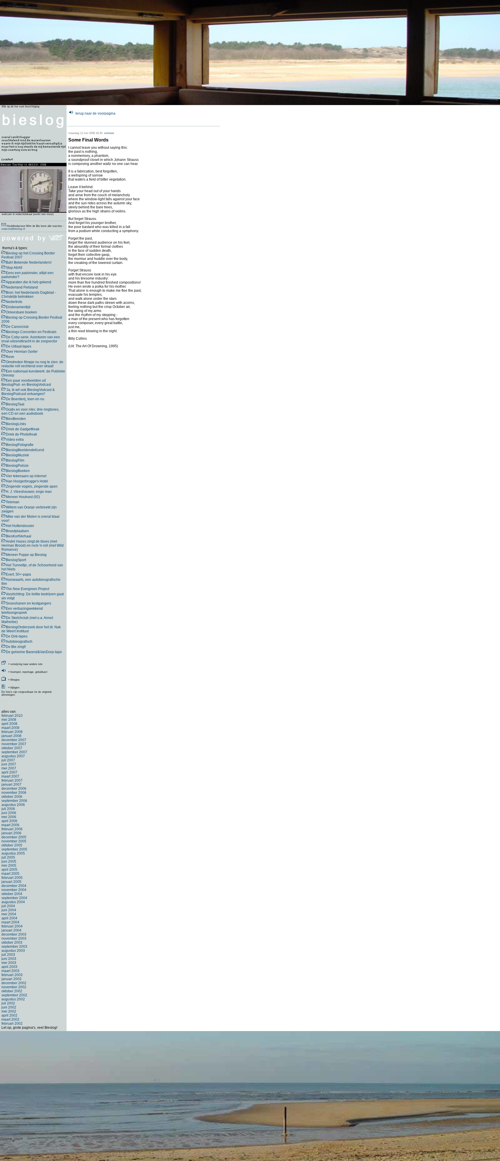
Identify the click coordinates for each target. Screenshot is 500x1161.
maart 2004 (10, 922)
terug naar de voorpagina (95, 113)
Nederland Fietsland (22, 287)
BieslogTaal (15, 404)
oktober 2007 (11, 748)
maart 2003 (10, 971)
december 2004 (13, 886)
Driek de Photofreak (21, 434)
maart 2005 (10, 874)
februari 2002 (12, 1024)
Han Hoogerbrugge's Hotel (27, 481)
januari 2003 (11, 979)
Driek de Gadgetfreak (22, 429)
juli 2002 (8, 1003)
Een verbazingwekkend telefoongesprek (22, 611)
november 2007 (13, 744)
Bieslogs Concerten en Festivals (31, 332)
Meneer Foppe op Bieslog (26, 555)
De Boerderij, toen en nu (25, 399)
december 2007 (13, 740)
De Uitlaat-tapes (18, 346)
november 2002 (13, 987)
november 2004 (13, 890)
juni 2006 (8, 813)
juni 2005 (8, 861)
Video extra (15, 440)
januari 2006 (11, 833)
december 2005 (13, 837)
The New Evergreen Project (27, 589)
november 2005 (13, 841)
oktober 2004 (11, 894)
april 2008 (9, 724)
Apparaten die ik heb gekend (28, 282)
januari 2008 (11, 736)
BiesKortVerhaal (18, 536)
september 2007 (14, 752)
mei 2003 (8, 963)
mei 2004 (8, 914)
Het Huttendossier (20, 526)
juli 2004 (8, 906)
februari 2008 (12, 732)
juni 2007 (8, 764)
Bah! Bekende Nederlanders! (29, 262)
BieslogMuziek (17, 455)
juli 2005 (8, 857)
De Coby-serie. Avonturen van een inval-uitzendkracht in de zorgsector (30, 339)
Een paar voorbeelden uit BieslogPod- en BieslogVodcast (26, 383)
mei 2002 (8, 1011)
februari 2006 (12, 829)
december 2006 (13, 789)
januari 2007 (11, 784)
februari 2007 (12, 780)
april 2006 (9, 821)
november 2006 (13, 793)
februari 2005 (12, 878)
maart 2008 (10, 728)
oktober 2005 (11, 845)
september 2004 (14, 898)
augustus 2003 (13, 951)
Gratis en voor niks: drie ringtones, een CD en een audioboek (30, 411)
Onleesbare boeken (21, 312)
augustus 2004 (13, 902)
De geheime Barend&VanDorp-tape (34, 652)
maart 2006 (10, 825)
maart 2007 (10, 776)
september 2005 (14, 849)
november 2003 (13, 938)
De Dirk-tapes (16, 636)
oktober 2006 (11, 797)
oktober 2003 (11, 942)
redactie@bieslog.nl (13, 228)
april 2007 (9, 772)
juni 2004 (8, 910)
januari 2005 (11, 882)
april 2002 (9, 1015)
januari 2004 (11, 930)
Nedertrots (14, 302)
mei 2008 (8, 720)
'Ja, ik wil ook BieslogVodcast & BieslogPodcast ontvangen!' (28, 392)
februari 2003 (12, 975)
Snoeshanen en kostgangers (28, 603)
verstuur (109, 133)
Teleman (12, 502)
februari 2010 (12, 716)
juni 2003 (8, 959)
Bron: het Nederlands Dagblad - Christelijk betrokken (28, 295)
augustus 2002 (13, 999)
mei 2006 (8, 817)
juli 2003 (8, 955)
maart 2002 (10, 1019)
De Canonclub (17, 327)
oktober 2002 (11, 991)
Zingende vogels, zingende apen (32, 486)
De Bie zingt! (16, 647)
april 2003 (9, 967)
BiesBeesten (16, 419)
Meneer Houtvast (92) (23, 497)
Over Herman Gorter (22, 352)
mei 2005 (8, 866)
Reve (10, 357)
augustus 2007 (13, 756)
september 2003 (14, 947)
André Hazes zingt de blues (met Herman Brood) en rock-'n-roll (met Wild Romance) (32, 545)
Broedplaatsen (17, 531)
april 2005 (9, 870)
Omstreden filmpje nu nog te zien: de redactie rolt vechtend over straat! (32, 364)
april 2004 (9, 918)
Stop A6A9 (14, 268)
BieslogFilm (15, 460)
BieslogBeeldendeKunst (25, 450)
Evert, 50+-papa (18, 574)
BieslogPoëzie (17, 466)
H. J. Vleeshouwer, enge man (29, 492)
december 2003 (13, 934)
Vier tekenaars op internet (26, 476)
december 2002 (13, 983)
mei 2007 (8, 768)
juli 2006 (8, 809)
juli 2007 (8, 760)
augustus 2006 (13, 805)
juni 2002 (8, 1007)
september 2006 (14, 801)
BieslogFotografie (20, 445)
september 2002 (14, 995)
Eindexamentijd (18, 307)
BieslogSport (16, 560)
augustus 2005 (13, 853)
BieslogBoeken (18, 471)
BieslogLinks (16, 424)
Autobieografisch (19, 642)
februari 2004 (12, 926)
